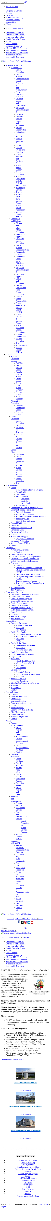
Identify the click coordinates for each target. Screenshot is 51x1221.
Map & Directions (25, 1090)
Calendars (18, 919)
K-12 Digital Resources (28, 1178)
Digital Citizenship (28, 1162)
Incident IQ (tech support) (28, 1174)
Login (3, 1206)
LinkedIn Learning (28, 1180)
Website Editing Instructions (28, 1196)
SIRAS (28, 1191)
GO (25, 2)
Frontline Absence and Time (28, 1167)
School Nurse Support (14, 28)
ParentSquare (28, 1185)
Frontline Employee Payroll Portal (28, 1169)
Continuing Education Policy (12, 1059)
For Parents (10, 919)
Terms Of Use (43, 1204)
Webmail (28, 1194)
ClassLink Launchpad (28, 1160)
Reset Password (28, 1189)
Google (28, 1171)
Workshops (26, 919)
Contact (40, 919)
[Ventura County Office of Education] (16, 61)
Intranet (28, 1176)
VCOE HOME (12, 7)
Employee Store (28, 1165)
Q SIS (28, 1187)
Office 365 (28, 1182)
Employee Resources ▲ (25, 1156)
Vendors (34, 919)
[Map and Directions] (25, 1080)
